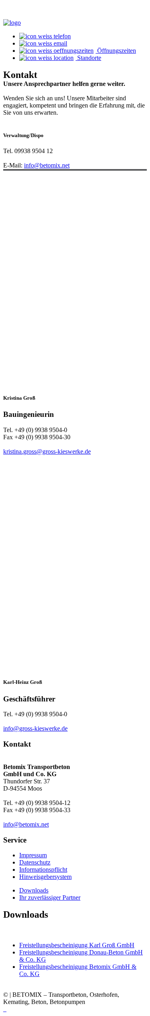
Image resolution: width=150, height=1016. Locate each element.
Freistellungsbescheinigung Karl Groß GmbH (76, 945)
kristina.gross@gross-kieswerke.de (47, 451)
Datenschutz (34, 862)
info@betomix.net (47, 165)
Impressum (33, 855)
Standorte (88, 57)
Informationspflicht (43, 869)
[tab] (33, 890)
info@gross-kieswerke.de (35, 728)
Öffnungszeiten (116, 50)
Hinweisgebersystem (45, 876)
